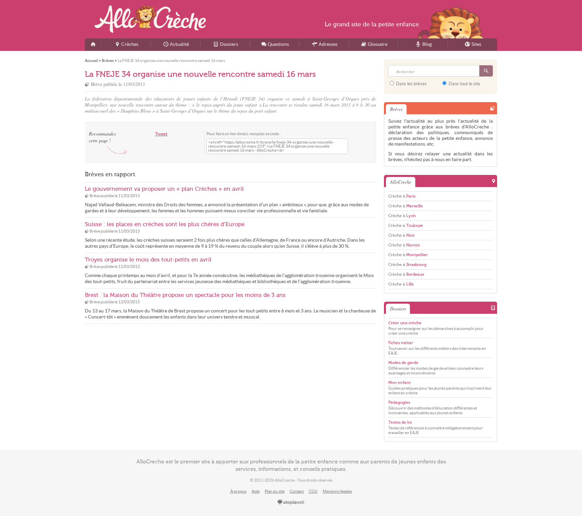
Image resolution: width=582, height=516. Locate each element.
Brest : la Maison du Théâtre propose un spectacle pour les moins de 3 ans (185, 295)
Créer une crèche (404, 323)
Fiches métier (400, 342)
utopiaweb (291, 502)
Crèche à (401, 196)
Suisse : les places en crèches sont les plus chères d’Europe (165, 224)
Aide (256, 491)
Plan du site (275, 491)
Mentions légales (337, 491)
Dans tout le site (464, 83)
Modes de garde (403, 362)
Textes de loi (400, 422)
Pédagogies (399, 402)
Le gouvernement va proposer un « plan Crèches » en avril (164, 189)
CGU (313, 491)
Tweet (161, 133)
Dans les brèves (411, 83)
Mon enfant (399, 382)
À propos (238, 491)
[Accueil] (93, 44)
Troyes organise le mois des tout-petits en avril (148, 259)
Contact (297, 491)
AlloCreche (150, 19)
